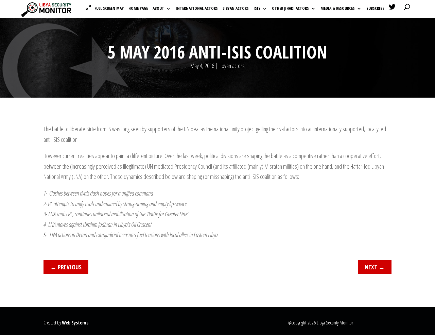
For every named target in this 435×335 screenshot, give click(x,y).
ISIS (257, 8)
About (158, 8)
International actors (197, 8)
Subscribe (375, 8)
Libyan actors (236, 8)
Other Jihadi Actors (290, 8)
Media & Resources (337, 8)
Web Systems (75, 322)
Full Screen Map (109, 8)
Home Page (138, 8)
